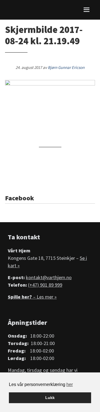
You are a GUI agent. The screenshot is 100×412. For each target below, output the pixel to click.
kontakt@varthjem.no (49, 277)
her (69, 384)
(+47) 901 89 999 (45, 285)
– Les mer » (32, 297)
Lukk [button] (50, 397)
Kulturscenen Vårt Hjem (21, 10)
